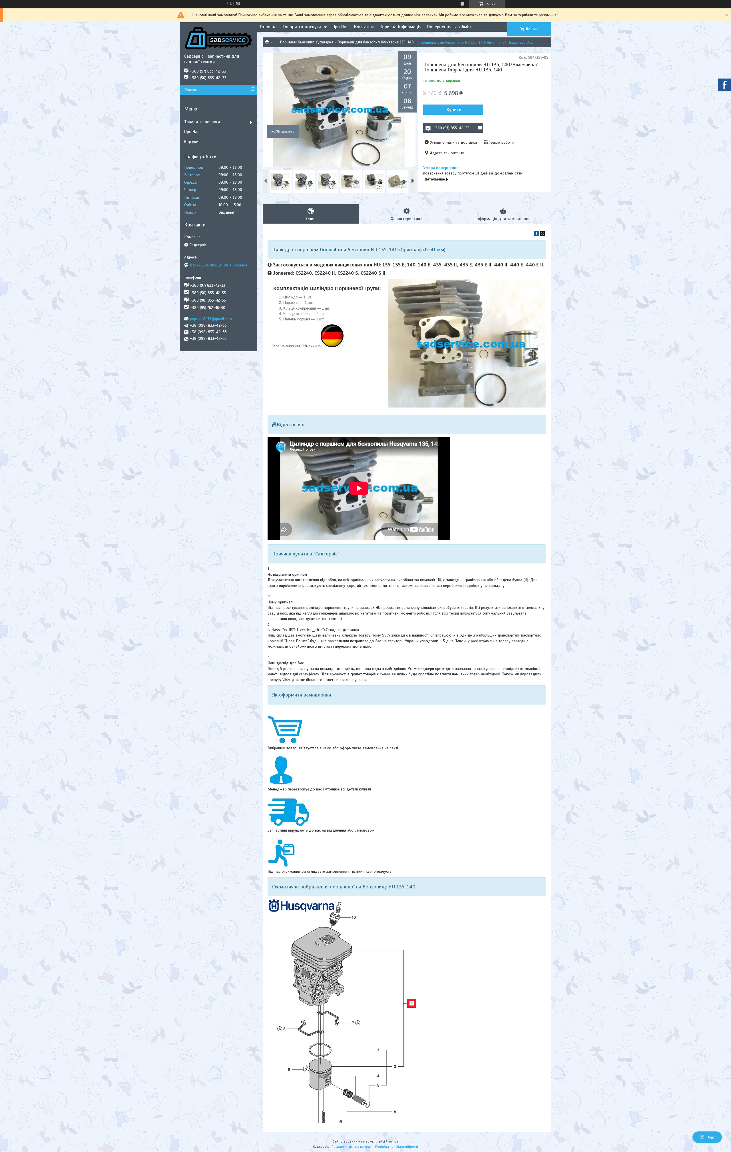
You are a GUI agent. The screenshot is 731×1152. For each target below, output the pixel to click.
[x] (542, 234)
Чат (711, 1137)
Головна (268, 27)
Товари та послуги (301, 27)
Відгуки (191, 141)
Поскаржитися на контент (352, 1147)
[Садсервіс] (218, 38)
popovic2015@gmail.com (211, 318)
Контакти (364, 27)
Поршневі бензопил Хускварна (306, 42)
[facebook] (536, 234)
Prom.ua (392, 1141)
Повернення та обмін (449, 27)
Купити (454, 110)
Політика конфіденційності (396, 1147)
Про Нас (340, 27)
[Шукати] (252, 90)
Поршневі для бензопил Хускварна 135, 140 (375, 42)
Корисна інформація (400, 27)
